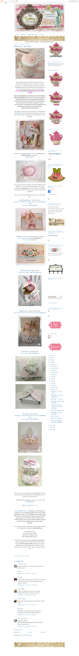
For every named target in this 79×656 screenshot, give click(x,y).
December (53, 366)
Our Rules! (22, 34)
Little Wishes (25, 205)
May (52, 381)
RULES (50, 213)
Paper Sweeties (33, 239)
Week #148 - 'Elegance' (56, 418)
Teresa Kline (21, 564)
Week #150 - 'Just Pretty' (22, 46)
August (53, 374)
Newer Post (17, 632)
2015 (51, 360)
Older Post (43, 632)
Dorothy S (20, 598)
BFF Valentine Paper (32, 201)
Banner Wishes (25, 419)
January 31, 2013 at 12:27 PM (27, 626)
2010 (51, 429)
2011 (51, 427)
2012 (51, 425)
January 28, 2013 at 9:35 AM (27, 614)
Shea (19, 577)
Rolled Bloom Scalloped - (24, 238)
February (53, 387)
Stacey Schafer (21, 618)
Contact (41, 34)
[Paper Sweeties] (49, 192)
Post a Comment (18, 629)
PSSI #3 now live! (55, 416)
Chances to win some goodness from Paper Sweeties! (56, 406)
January (53, 389)
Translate (59, 298)
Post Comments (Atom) (26, 635)
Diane (49, 337)
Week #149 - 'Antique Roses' (58, 410)
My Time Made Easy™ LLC (22, 511)
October (53, 370)
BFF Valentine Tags (29, 312)
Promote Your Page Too (52, 194)
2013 (51, 364)
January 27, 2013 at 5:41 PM (27, 604)
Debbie (50, 336)
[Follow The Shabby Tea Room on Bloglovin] (54, 154)
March (52, 385)
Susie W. (20, 589)
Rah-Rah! (25, 239)
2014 (51, 362)
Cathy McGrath (29, 157)
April (52, 383)
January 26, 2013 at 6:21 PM (27, 595)
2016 (51, 357)
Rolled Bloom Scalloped (20, 201)
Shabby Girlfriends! (32, 34)
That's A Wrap (24, 353)
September (54, 372)
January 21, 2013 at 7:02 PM (27, 573)
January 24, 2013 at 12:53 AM (27, 585)
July (52, 376)
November (53, 368)
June (52, 379)
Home (16, 34)
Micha (19, 608)
